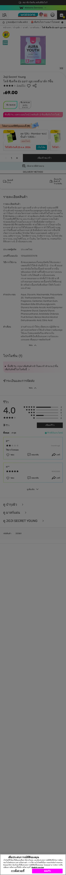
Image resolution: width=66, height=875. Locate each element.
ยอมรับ (47, 871)
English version (38, 867)
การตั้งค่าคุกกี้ (17, 871)
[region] (33, 864)
